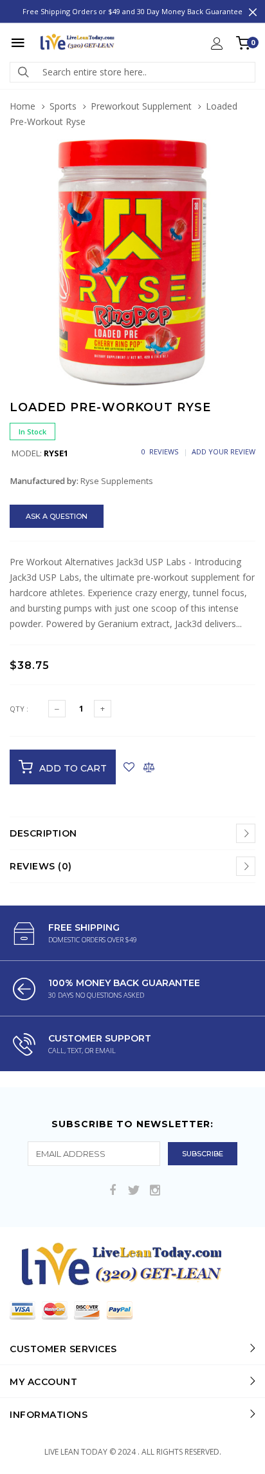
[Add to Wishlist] (129, 767)
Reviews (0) (41, 866)
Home (22, 106)
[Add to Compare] (149, 767)
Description (43, 833)
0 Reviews (160, 451)
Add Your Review (223, 451)
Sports (63, 106)
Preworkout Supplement (141, 106)
